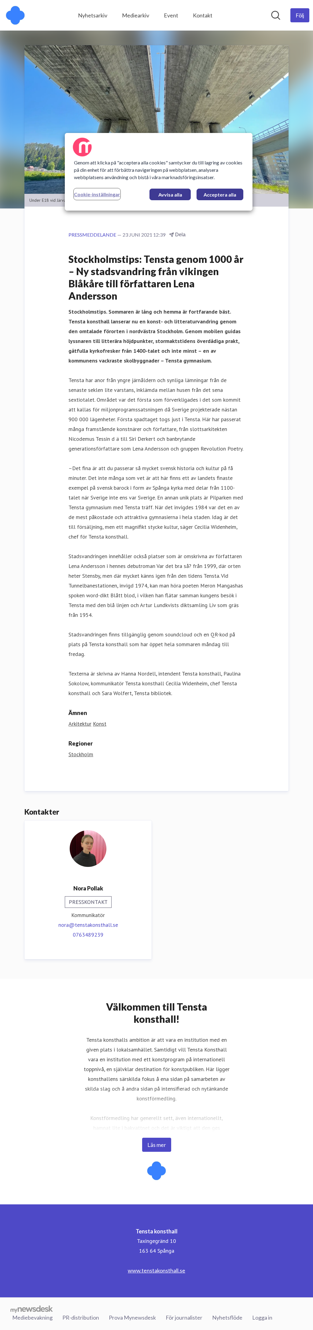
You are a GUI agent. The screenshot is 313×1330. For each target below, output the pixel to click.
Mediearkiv (135, 15)
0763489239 (88, 934)
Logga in (262, 1317)
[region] (158, 172)
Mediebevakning (32, 1317)
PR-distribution (80, 1317)
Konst (99, 723)
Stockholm (80, 754)
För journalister (184, 1317)
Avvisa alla (170, 194)
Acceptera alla (220, 194)
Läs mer (156, 1144)
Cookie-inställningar (97, 194)
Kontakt (202, 15)
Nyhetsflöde (227, 1317)
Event (171, 15)
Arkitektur (79, 723)
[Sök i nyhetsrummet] (276, 15)
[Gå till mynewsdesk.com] (31, 1309)
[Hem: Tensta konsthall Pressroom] (15, 15)
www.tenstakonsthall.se (156, 1270)
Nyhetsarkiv (92, 15)
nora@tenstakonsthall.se (88, 924)
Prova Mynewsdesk (132, 1317)
